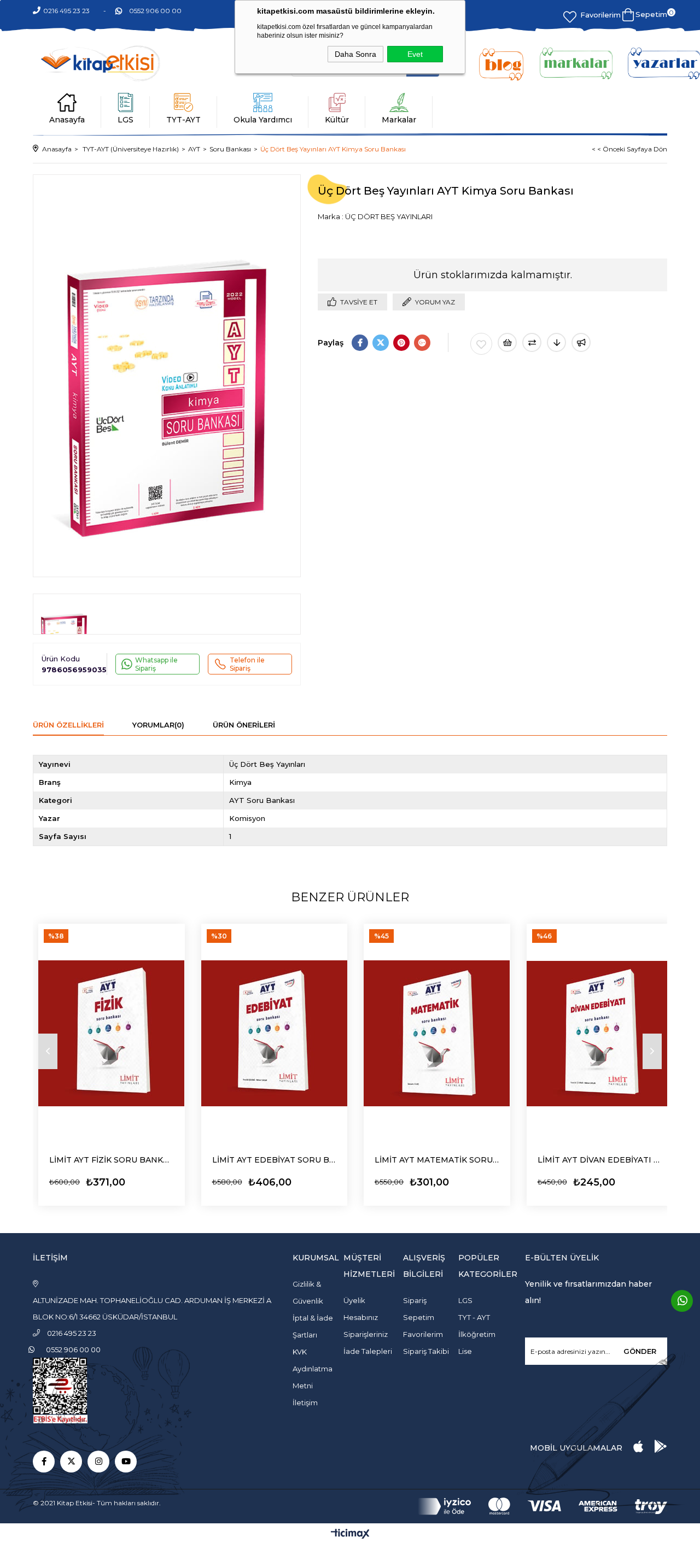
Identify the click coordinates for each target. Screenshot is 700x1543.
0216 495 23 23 (66, 11)
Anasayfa (67, 120)
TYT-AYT (183, 120)
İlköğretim (476, 1334)
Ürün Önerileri (244, 724)
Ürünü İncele (79, 1179)
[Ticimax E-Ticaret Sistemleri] (350, 1534)
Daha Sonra (355, 54)
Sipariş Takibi (426, 1351)
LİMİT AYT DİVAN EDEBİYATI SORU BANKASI (600, 1160)
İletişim (305, 1402)
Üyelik (354, 1300)
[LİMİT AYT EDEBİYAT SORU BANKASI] (274, 1033)
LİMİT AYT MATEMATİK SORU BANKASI (437, 1160)
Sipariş (415, 1300)
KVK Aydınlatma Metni (312, 1368)
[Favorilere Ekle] (481, 344)
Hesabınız (360, 1317)
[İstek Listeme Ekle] (507, 342)
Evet (415, 54)
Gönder (639, 1351)
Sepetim (418, 1317)
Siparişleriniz (365, 1334)
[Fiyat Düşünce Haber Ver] (556, 342)
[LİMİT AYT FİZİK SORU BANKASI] (111, 1033)
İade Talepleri (367, 1351)
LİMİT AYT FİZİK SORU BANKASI (111, 1160)
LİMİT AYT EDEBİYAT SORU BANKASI (274, 1160)
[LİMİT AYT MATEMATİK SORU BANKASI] (437, 1033)
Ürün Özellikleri (68, 724)
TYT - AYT (474, 1317)
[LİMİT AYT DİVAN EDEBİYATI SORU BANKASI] (600, 1033)
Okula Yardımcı (263, 120)
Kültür (337, 120)
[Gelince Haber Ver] (581, 342)
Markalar (399, 120)
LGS (125, 120)
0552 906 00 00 (155, 11)
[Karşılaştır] (531, 342)
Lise (465, 1351)
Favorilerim (600, 14)
